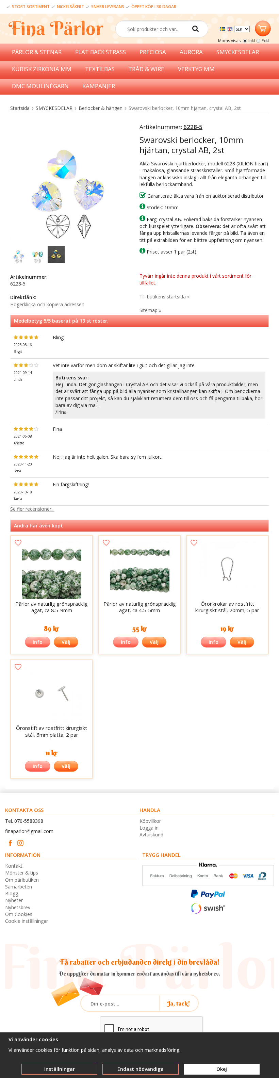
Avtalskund (151, 834)
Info (38, 642)
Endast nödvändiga (140, 1069)
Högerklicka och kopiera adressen (47, 304)
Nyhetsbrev (17, 907)
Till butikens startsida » (165, 296)
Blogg (11, 893)
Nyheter (14, 900)
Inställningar (59, 1069)
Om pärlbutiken (22, 880)
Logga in (149, 827)
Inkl (251, 41)
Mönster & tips (21, 872)
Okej (221, 1069)
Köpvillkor (150, 821)
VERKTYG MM (196, 69)
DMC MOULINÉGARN (40, 86)
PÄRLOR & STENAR (37, 52)
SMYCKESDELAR (237, 52)
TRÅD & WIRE (146, 69)
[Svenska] (223, 28)
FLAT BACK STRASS (100, 52)
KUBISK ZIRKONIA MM (41, 69)
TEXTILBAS (100, 69)
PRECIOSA (153, 52)
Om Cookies (18, 914)
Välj (66, 642)
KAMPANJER (98, 86)
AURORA (191, 52)
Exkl (265, 41)
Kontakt (13, 866)
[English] (230, 28)
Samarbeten (18, 886)
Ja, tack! (178, 1003)
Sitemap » (150, 310)
